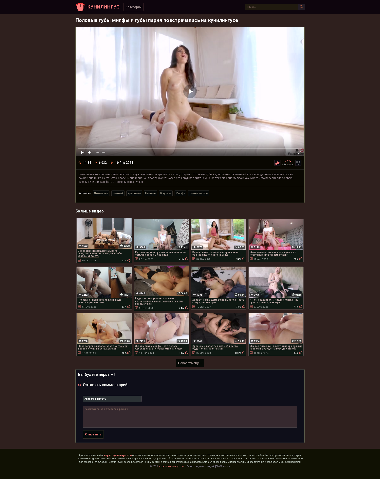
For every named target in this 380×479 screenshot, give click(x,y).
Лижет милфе (198, 193)
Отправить (93, 434)
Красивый (134, 193)
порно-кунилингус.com (118, 455)
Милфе (180, 193)
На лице (150, 193)
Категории (134, 7)
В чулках (165, 193)
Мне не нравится (298, 163)
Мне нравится (277, 163)
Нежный (118, 193)
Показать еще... (190, 363)
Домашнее (101, 193)
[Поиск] (301, 7)
